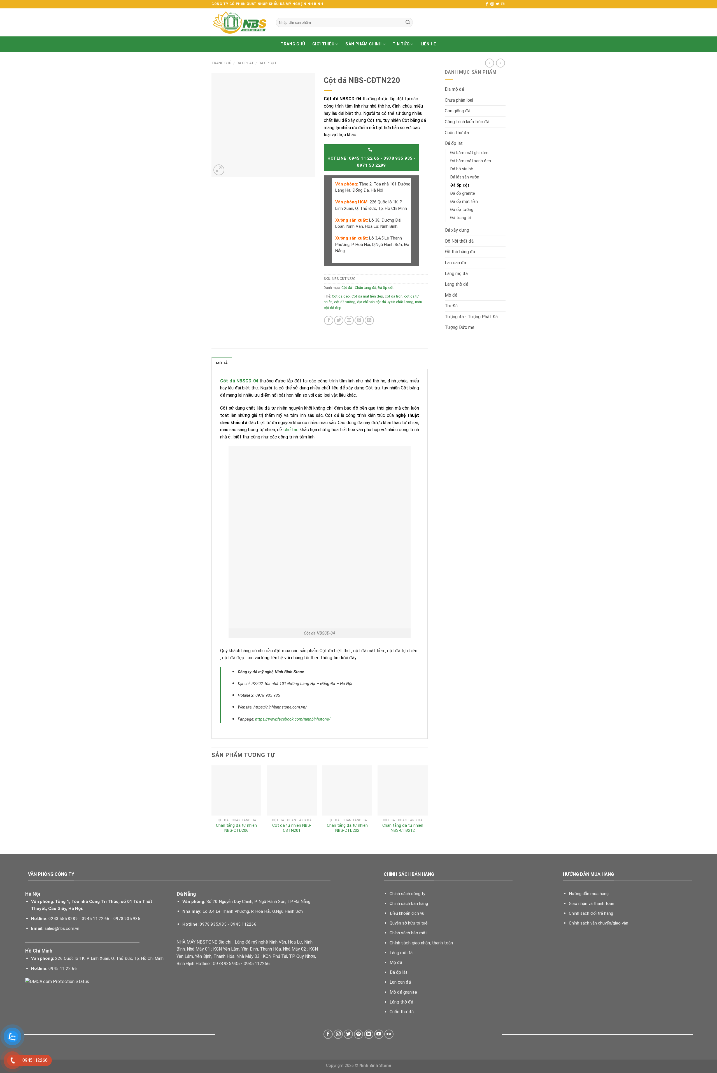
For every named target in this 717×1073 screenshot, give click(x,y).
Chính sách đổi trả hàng (591, 913)
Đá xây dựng (457, 230)
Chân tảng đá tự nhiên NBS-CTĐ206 (236, 828)
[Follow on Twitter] (497, 4)
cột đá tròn (393, 296)
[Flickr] (389, 1034)
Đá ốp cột (268, 63)
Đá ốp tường (461, 209)
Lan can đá (455, 262)
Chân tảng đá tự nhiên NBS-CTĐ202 (347, 828)
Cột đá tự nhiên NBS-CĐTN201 (291, 828)
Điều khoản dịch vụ (407, 913)
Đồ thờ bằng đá (460, 251)
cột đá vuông (344, 302)
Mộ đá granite (403, 992)
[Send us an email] (502, 4)
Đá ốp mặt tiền (464, 201)
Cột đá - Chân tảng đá (358, 287)
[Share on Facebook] (328, 320)
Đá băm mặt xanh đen (470, 161)
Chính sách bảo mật (408, 932)
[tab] (221, 363)
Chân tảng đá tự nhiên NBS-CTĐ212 (402, 828)
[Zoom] (218, 169)
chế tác (291, 429)
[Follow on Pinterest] (358, 1034)
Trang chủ (293, 44)
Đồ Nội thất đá (459, 241)
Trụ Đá (451, 305)
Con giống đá (457, 110)
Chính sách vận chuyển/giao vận (598, 923)
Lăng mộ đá (456, 273)
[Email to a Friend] (349, 320)
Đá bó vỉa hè (461, 169)
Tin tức (401, 44)
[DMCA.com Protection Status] (57, 981)
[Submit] (408, 22)
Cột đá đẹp (341, 296)
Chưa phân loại (459, 100)
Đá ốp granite (462, 193)
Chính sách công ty (407, 893)
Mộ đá (451, 295)
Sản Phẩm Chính (363, 44)
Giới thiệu (323, 44)
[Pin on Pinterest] (359, 320)
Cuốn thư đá (457, 132)
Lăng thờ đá (456, 284)
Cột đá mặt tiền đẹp (367, 296)
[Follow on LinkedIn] (368, 1034)
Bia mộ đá (454, 89)
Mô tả (222, 363)
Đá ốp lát (245, 63)
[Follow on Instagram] (492, 4)
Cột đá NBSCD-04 (239, 381)
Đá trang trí (460, 217)
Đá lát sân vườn (464, 177)
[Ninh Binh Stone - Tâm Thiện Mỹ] (239, 22)
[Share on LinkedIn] (369, 320)
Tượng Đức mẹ (459, 327)
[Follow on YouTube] (378, 1034)
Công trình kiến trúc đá (467, 121)
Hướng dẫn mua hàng (589, 893)
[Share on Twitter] (338, 320)
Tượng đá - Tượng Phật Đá (471, 316)
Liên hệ (428, 44)
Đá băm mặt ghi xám (469, 152)
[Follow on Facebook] (486, 4)
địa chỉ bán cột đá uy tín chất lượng (385, 302)
